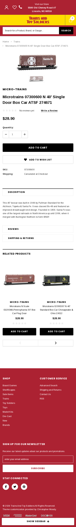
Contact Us (45, 394)
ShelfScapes (9, 390)
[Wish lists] (15, 7)
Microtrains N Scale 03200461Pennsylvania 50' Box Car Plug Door (20, 310)
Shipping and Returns (50, 390)
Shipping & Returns (21, 238)
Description (16, 192)
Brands (6, 425)
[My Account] (6, 7)
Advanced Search (49, 385)
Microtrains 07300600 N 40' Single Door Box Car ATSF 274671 (36, 46)
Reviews (13, 229)
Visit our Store (42, 7)
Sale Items (8, 394)
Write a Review (49, 110)
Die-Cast (7, 416)
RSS (42, 398)
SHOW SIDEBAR (36, 521)
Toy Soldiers (9, 403)
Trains (17, 41)
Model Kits (8, 412)
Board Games (10, 385)
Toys (5, 407)
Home (6, 41)
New (5, 420)
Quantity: (8, 127)
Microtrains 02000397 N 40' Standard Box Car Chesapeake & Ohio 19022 (56, 310)
